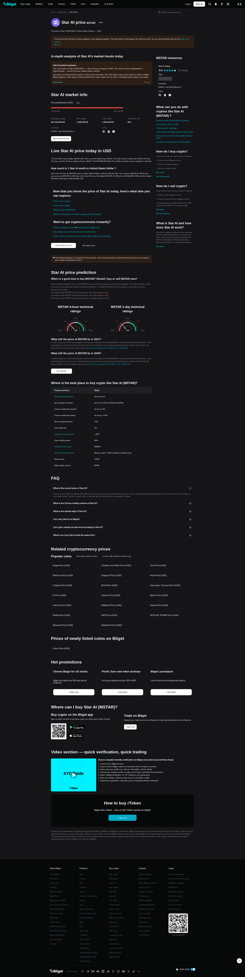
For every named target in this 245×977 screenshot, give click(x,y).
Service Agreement (176, 874)
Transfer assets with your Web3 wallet (173, 142)
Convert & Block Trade (88, 896)
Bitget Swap (84, 948)
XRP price (113, 931)
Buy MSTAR (61, 371)
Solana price (114, 944)
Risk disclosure (175, 909)
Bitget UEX (54, 918)
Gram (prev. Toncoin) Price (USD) (165, 585)
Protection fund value (62, 447)
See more (160, 246)
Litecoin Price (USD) (62, 605)
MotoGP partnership (58, 931)
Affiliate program (145, 900)
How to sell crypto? (61, 205)
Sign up (199, 4)
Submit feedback (145, 874)
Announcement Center (59, 905)
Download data (145, 918)
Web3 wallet (84, 939)
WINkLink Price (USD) (111, 605)
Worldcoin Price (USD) (111, 625)
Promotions (143, 922)
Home (53, 12)
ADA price (113, 939)
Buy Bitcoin (113, 879)
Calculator (113, 922)
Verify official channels (148, 883)
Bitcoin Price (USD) (159, 595)
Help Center (144, 879)
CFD (81, 883)
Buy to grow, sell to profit (167, 124)
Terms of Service (175, 905)
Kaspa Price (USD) (61, 565)
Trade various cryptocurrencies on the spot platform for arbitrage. (82, 236)
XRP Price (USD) (109, 615)
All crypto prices (89, 245)
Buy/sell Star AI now (61, 139)
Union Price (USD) (61, 648)
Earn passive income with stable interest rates (174, 137)
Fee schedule (144, 931)
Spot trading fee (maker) (64, 397)
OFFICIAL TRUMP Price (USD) (164, 615)
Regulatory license (176, 892)
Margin (82, 900)
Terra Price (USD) (158, 565)
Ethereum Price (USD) (63, 625)
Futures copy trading (87, 913)
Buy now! (160, 172)
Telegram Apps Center (88, 952)
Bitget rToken (114, 957)
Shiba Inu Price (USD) (63, 575)
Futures (82, 879)
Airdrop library (85, 961)
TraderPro (83, 935)
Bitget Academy (56, 892)
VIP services (144, 896)
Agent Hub (83, 931)
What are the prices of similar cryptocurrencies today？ (77, 214)
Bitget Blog (54, 896)
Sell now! (160, 209)
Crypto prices (62, 12)
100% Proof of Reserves (64, 453)
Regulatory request (176, 883)
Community (54, 883)
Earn (81, 905)
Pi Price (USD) (59, 595)
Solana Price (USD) (159, 605)
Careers (53, 887)
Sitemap (53, 944)
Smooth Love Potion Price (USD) (116, 565)
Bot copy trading (86, 918)
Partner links (55, 922)
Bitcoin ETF (114, 926)
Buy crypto (113, 874)
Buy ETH (112, 883)
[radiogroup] (169, 70)
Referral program (146, 926)
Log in (188, 4)
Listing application (146, 892)
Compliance (173, 887)
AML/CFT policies (176, 896)
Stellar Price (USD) (61, 615)
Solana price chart (116, 918)
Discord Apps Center (87, 957)
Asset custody (144, 913)
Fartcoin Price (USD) (110, 595)
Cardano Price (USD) (62, 585)
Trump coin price (116, 948)
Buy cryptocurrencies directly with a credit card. (74, 232)
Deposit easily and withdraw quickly (172, 120)
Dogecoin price (115, 952)
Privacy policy (174, 900)
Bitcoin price (114, 909)
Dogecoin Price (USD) (111, 575)
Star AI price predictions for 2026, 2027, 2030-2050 (107, 348)
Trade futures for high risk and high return (174, 132)
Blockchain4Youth (57, 935)
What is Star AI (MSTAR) (64, 210)
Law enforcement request (179, 879)
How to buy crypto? (62, 201)
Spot (81, 874)
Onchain (82, 887)
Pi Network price (115, 935)
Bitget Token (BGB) (57, 900)
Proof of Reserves (57, 909)
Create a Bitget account (63, 227)
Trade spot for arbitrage (166, 128)
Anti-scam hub (144, 887)
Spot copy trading (86, 909)
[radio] (164, 70)
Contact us (54, 879)
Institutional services (147, 905)
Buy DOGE (113, 887)
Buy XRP (112, 892)
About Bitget (55, 874)
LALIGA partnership (58, 926)
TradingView (84, 944)
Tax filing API (144, 935)
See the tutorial (162, 176)
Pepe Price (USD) (158, 575)
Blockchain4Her (56, 939)
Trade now (130, 727)
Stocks (82, 892)
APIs (81, 926)
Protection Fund (56, 913)
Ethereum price (115, 913)
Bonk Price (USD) (109, 585)
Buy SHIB (113, 900)
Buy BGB (113, 896)
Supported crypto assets (64, 434)
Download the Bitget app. (88, 227)
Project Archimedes (146, 909)
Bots (81, 922)
